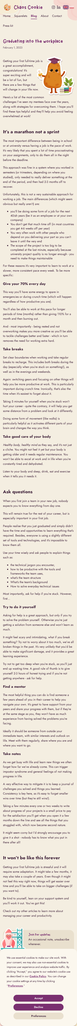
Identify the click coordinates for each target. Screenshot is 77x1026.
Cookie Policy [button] (38, 976)
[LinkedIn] (59, 7)
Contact (57, 16)
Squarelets (20, 16)
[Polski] (72, 7)
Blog (34, 16)
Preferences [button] (15, 986)
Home (6, 16)
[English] (66, 7)
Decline (38, 1007)
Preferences (38, 1016)
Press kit (8, 26)
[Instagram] (53, 7)
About (44, 16)
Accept (38, 998)
